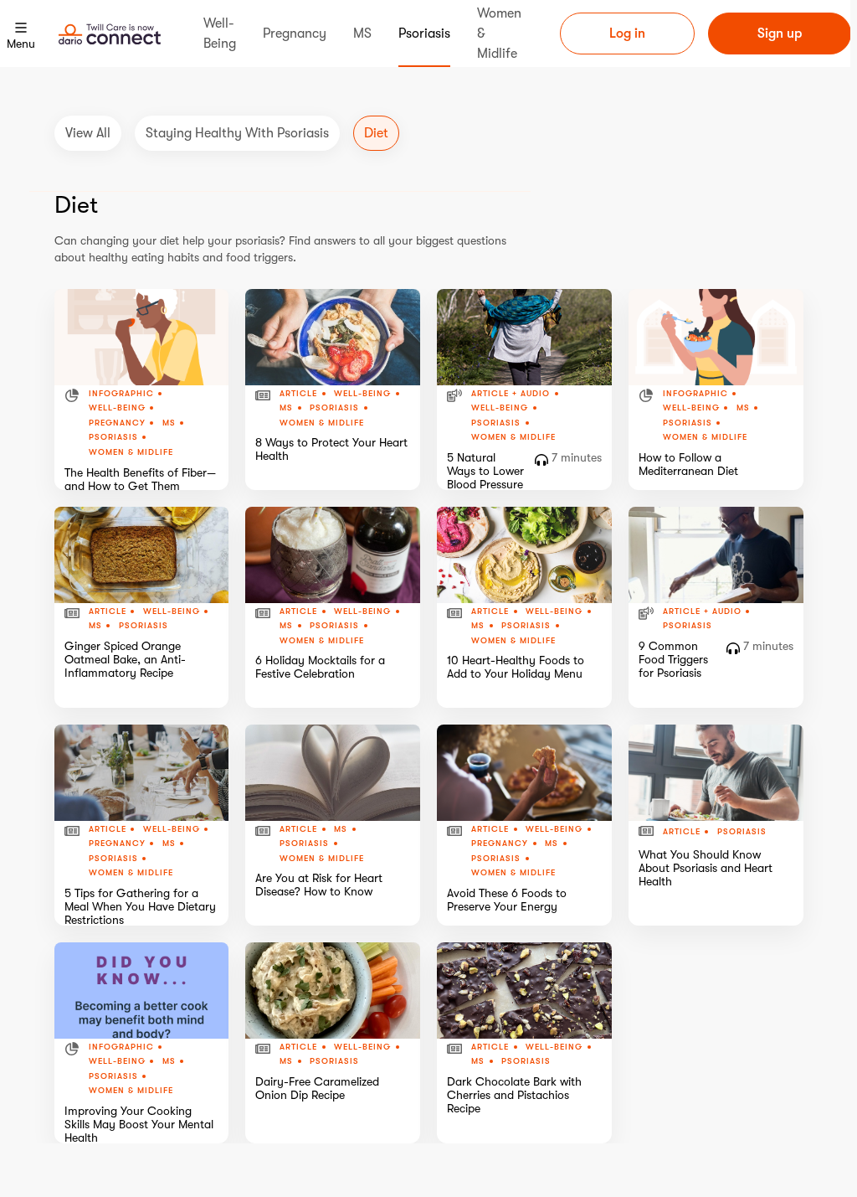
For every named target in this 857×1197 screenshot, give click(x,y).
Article (298, 394)
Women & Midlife (131, 452)
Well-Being (117, 408)
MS (169, 423)
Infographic (121, 394)
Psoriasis (113, 437)
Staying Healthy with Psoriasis (237, 133)
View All (87, 133)
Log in (627, 33)
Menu (21, 43)
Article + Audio (510, 394)
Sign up (779, 33)
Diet (376, 133)
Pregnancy (117, 423)
